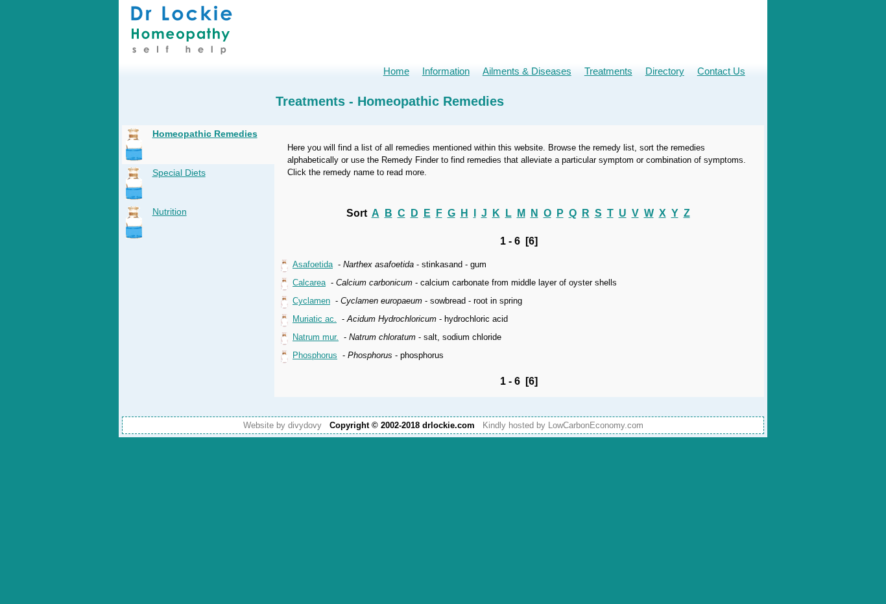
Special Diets (179, 172)
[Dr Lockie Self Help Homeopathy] (181, 59)
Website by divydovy (282, 425)
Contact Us (721, 71)
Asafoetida (313, 264)
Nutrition (169, 211)
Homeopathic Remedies (204, 133)
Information (446, 71)
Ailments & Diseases (527, 71)
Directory (664, 71)
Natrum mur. (316, 337)
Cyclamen (311, 301)
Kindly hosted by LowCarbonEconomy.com (563, 425)
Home (396, 71)
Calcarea (309, 282)
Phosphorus (315, 355)
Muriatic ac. (315, 319)
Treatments (608, 71)
